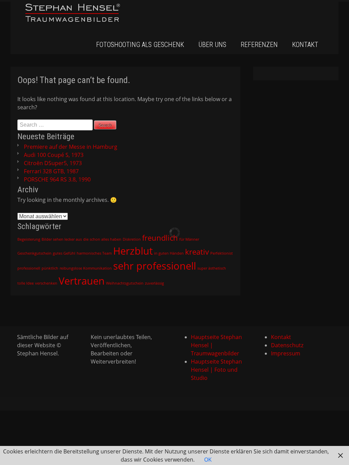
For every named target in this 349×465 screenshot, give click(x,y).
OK (208, 459)
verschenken (46, 283)
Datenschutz (287, 345)
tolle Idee (25, 283)
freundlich (160, 238)
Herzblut (133, 251)
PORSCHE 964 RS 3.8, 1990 (57, 179)
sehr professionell (154, 266)
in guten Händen (169, 253)
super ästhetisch (211, 268)
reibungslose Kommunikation (86, 268)
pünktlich (50, 268)
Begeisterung (28, 239)
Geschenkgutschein (34, 253)
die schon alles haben (102, 239)
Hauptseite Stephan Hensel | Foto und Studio (216, 370)
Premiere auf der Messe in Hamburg (70, 146)
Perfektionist (221, 253)
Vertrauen (82, 281)
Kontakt (305, 45)
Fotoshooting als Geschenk (140, 45)
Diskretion (132, 239)
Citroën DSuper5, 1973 (53, 163)
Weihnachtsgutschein (124, 283)
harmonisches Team (94, 253)
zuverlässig (154, 283)
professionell (28, 268)
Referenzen (259, 45)
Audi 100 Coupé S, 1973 (54, 155)
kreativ (197, 252)
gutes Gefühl (64, 253)
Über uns (212, 45)
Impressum (285, 353)
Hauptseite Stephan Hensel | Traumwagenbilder (216, 345)
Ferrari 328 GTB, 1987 (51, 171)
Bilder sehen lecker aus (62, 239)
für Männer (189, 239)
